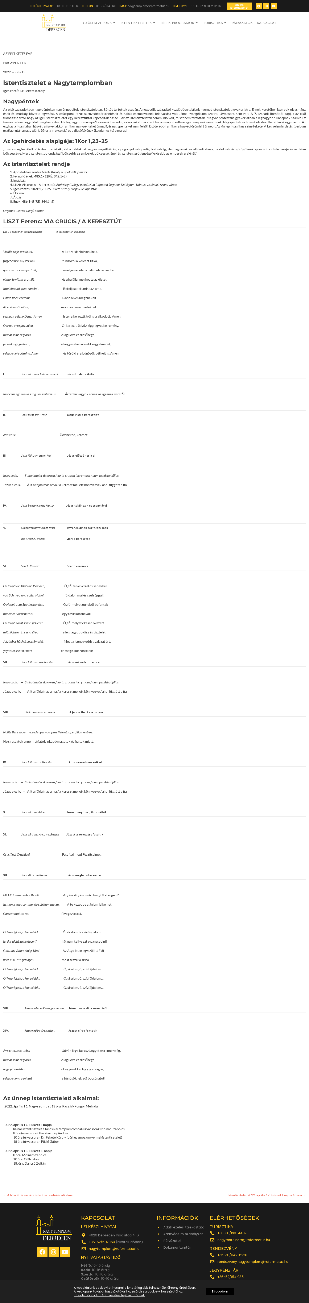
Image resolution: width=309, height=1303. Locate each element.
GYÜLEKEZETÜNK (97, 23)
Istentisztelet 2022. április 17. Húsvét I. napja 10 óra (267, 1195)
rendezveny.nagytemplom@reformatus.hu (252, 1261)
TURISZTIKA (213, 23)
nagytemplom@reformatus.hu (114, 1248)
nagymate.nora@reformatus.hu (243, 1239)
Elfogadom (220, 1291)
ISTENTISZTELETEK (136, 23)
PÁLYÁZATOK (242, 23)
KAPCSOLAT (266, 23)
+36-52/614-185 (230, 1276)
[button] (239, 6)
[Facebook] (259, 6)
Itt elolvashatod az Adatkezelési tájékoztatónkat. (109, 1295)
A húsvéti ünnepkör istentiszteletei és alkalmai (38, 1195)
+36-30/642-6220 (232, 1255)
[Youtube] (274, 6)
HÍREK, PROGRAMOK (177, 23)
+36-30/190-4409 (232, 1233)
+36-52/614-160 (102, 1242)
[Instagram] (266, 6)
